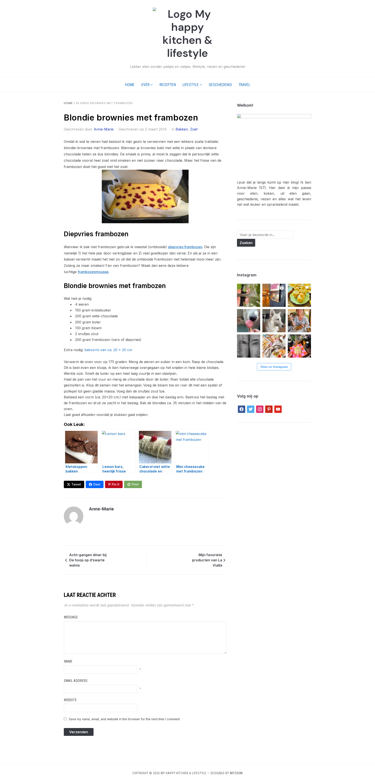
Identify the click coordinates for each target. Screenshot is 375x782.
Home (130, 84)
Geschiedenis (220, 84)
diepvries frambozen (185, 247)
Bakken (182, 129)
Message (71, 617)
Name (68, 661)
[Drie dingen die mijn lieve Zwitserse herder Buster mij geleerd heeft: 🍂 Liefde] (274, 320)
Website (70, 700)
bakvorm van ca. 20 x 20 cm (108, 350)
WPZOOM (236, 773)
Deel (96, 484)
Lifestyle (191, 84)
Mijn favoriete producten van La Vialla (207, 560)
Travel (244, 84)
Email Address (75, 681)
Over (145, 84)
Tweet (76, 484)
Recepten (168, 84)
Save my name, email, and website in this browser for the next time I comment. (124, 719)
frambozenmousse (93, 272)
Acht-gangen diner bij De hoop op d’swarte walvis (88, 560)
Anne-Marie (103, 129)
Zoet (193, 129)
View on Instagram (274, 366)
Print (135, 484)
